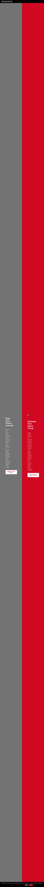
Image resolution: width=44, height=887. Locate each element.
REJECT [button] (26, 885)
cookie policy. (14, 885)
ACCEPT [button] (31, 885)
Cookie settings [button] (21, 885)
